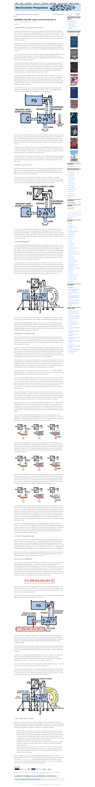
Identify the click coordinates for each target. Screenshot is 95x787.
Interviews (45, 3)
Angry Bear (71, 225)
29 (72, 216)
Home (16, 3)
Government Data (72, 287)
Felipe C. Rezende (72, 187)
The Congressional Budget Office (74, 349)
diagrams (34, 772)
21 (70, 215)
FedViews (70, 320)
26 (79, 215)
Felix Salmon (71, 242)
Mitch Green (71, 181)
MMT (37, 772)
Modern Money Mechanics (73, 260)
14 (70, 213)
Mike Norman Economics (73, 251)
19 (79, 213)
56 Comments (35, 21)
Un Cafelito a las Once (73, 279)
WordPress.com (58, 784)
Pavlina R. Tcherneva (72, 189)
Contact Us (36, 3)
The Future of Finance (72, 277)
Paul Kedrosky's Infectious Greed (74, 268)
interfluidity (71, 246)
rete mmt (70, 271)
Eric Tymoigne (71, 191)
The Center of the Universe (73, 275)
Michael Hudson (71, 183)
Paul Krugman (71, 270)
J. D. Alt (25, 772)
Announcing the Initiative (73, 22)
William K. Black (72, 172)
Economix (70, 240)
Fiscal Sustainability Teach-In (74, 323)
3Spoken (70, 223)
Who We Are (71, 28)
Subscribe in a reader (71, 166)
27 (68, 216)
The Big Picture (71, 273)
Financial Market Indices (73, 321)
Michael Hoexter (71, 195)
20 (68, 215)
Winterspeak (71, 281)
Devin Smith (28, 21)
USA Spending (71, 353)
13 (68, 213)
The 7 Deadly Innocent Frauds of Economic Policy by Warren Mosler (74, 297)
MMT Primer (53, 3)
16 (74, 213)
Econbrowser (71, 238)
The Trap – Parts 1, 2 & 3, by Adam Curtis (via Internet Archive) (74, 304)
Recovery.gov (71, 344)
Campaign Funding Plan (73, 26)
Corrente (70, 229)
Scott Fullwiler (71, 179)
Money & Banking (74, 3)
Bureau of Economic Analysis (74, 310)
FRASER (70, 325)
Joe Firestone (71, 193)
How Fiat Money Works (58, 14)
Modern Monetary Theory (44, 772)
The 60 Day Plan (72, 24)
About (21, 3)
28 (70, 216)
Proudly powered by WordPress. (40, 784)
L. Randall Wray (71, 175)
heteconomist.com (72, 244)
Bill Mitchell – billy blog (73, 227)
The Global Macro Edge (73, 351)
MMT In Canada (72, 259)
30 (74, 216)
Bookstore (28, 3)
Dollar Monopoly (72, 236)
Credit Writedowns (72, 234)
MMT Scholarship (63, 3)
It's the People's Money (73, 247)
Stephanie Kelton (72, 174)
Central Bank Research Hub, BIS (74, 316)
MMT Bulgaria (71, 257)
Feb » (71, 217)
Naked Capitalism (72, 262)
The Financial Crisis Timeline (74, 300)
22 (72, 215)
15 (72, 213)
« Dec (68, 217)
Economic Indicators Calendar (74, 318)
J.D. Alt (17, 24)
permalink (58, 772)
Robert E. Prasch (72, 185)
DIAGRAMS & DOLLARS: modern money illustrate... (29, 779)
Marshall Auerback (72, 177)
